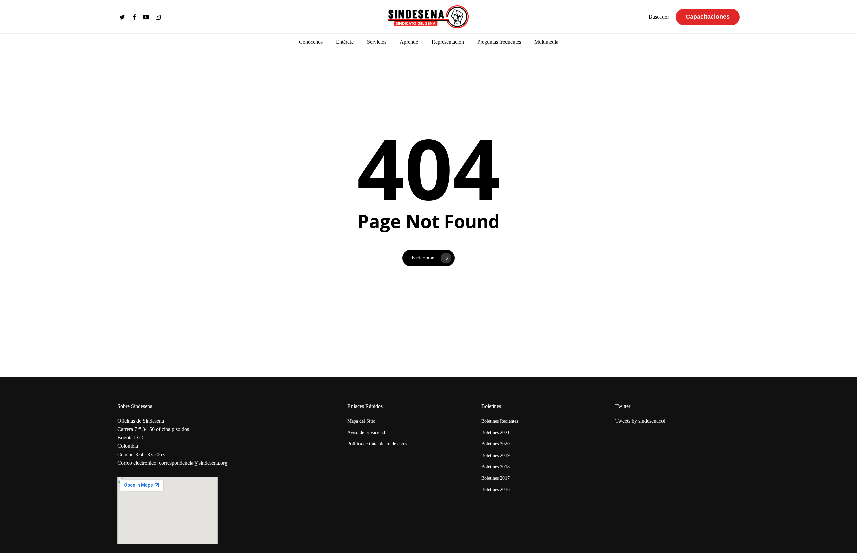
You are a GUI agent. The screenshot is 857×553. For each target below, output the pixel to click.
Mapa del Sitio (361, 421)
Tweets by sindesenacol (640, 421)
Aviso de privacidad (366, 432)
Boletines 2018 (495, 466)
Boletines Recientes (499, 421)
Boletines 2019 (495, 455)
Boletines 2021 (495, 432)
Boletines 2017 (495, 478)
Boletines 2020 (495, 443)
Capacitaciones (708, 16)
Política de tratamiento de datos (377, 443)
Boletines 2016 (495, 489)
